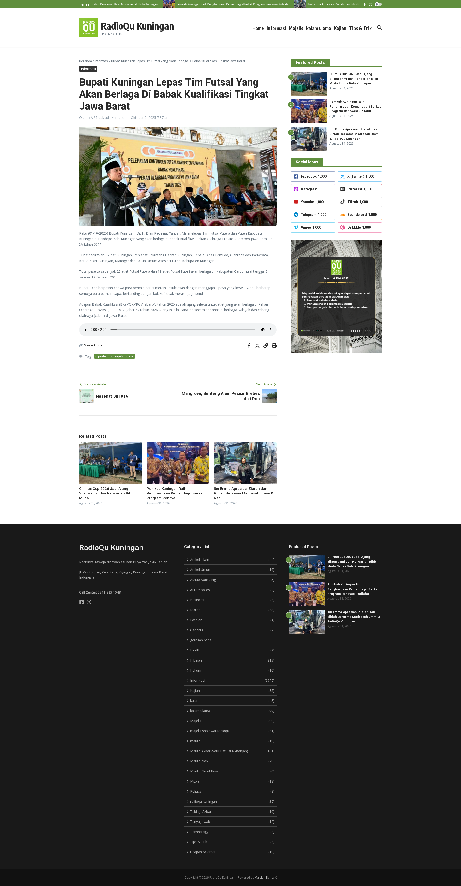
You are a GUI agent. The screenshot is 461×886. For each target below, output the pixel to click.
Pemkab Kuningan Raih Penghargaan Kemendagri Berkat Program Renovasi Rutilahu (355, 106)
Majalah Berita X (266, 877)
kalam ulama (318, 28)
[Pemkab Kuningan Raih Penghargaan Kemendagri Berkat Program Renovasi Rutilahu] (157, 4)
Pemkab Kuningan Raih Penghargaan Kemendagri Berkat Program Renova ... (175, 493)
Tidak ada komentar (111, 117)
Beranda (85, 61)
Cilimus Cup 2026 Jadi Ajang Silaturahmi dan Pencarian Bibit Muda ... (106, 493)
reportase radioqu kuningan (114, 356)
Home (258, 28)
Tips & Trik (360, 28)
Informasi (276, 28)
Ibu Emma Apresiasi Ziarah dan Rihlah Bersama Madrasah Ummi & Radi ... (243, 493)
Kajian (340, 28)
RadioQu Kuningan (137, 26)
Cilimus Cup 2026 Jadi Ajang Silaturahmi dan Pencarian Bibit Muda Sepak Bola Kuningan (353, 78)
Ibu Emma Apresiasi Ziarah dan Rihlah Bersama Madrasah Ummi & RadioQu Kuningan (354, 133)
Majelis (296, 28)
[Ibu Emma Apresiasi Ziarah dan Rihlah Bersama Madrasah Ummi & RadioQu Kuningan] (288, 4)
